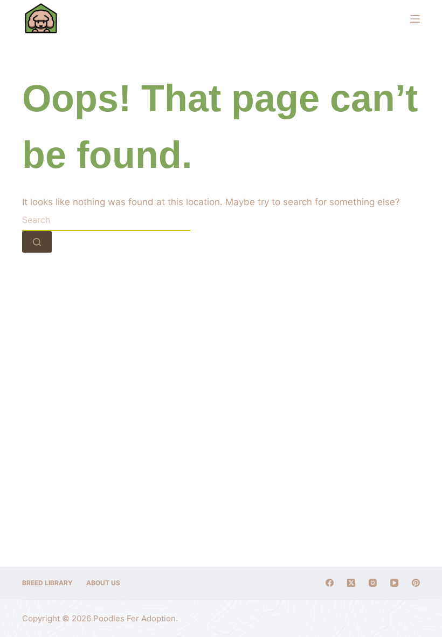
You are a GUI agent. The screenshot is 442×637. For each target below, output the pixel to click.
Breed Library (47, 583)
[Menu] (415, 19)
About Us (103, 583)
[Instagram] (373, 583)
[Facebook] (330, 583)
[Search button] (37, 242)
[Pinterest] (416, 583)
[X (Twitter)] (351, 583)
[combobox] (106, 220)
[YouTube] (394, 583)
